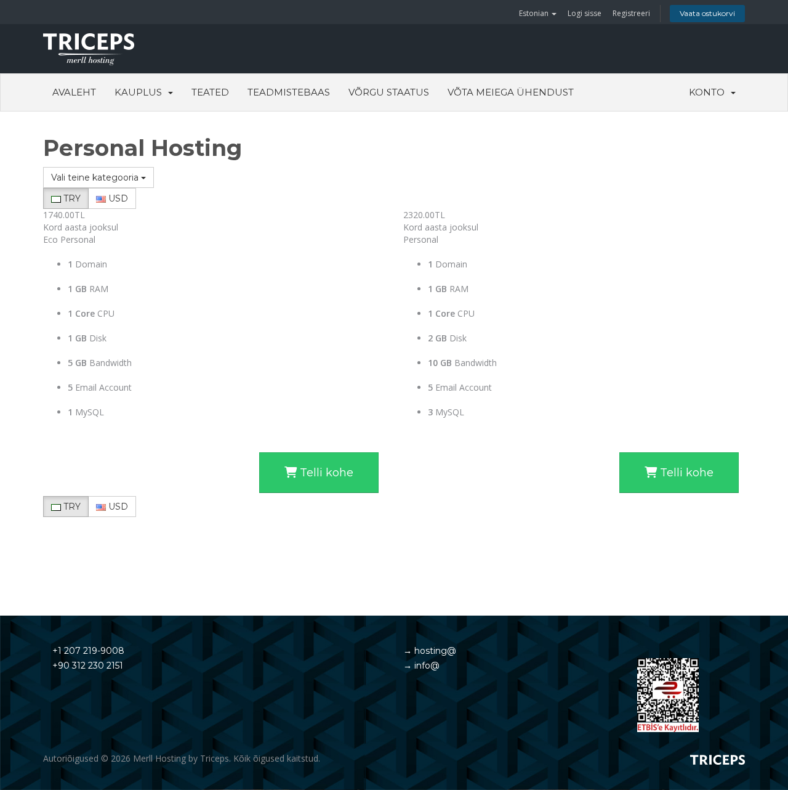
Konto (709, 92)
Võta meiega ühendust (511, 92)
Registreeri (631, 13)
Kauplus (141, 92)
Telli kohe (325, 472)
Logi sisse (584, 13)
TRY (71, 198)
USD (117, 198)
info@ (426, 665)
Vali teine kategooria (96, 177)
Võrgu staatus (388, 92)
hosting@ (434, 650)
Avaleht (74, 92)
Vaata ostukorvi (707, 13)
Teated (210, 92)
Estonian (534, 13)
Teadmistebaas (288, 92)
